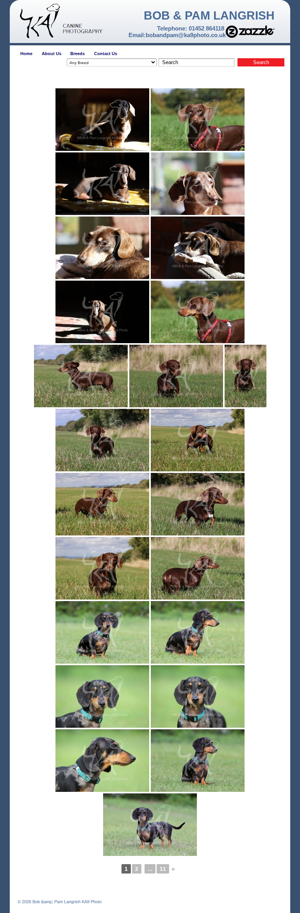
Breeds (77, 53)
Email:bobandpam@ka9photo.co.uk (177, 35)
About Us (51, 53)
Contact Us (105, 53)
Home (26, 53)
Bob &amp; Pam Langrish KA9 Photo (66, 901)
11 (163, 869)
